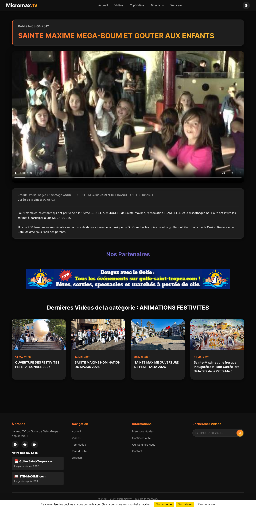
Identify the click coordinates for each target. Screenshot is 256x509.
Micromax (21, 5)
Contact (137, 451)
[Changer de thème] (246, 5)
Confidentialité (141, 438)
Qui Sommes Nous (143, 444)
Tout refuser (185, 504)
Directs (156, 5)
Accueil (103, 5)
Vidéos (118, 5)
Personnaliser (206, 504)
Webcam (176, 5)
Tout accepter (164, 504)
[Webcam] (34, 444)
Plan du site (79, 451)
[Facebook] (15, 444)
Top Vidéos (137, 5)
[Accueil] (24, 444)
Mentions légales (143, 431)
